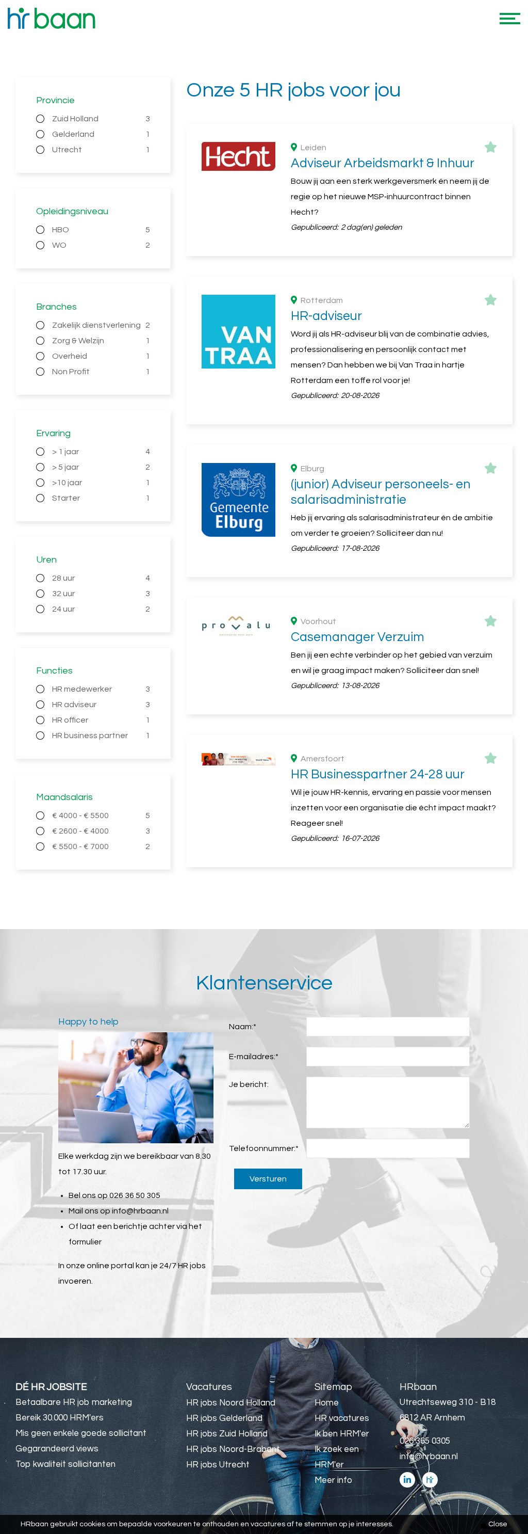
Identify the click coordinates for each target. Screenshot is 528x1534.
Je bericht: (249, 1084)
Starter (101, 498)
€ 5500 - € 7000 (101, 846)
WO (101, 245)
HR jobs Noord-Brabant (233, 1449)
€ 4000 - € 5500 (101, 815)
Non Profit (101, 371)
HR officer (101, 720)
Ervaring (53, 433)
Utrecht (101, 150)
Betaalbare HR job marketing (73, 1402)
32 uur (101, 593)
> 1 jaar (101, 452)
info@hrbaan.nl (140, 1211)
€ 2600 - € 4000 (101, 831)
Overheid (101, 356)
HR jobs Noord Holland (230, 1403)
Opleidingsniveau (72, 211)
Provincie (55, 100)
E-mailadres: (253, 1056)
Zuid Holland (101, 119)
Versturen (268, 1179)
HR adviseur (101, 704)
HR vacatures (342, 1418)
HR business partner (101, 735)
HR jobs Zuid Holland (227, 1434)
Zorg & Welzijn (101, 341)
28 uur (101, 578)
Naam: (242, 1026)
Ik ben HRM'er (342, 1434)
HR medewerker (101, 689)
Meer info (333, 1480)
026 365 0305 (425, 1441)
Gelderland (101, 134)
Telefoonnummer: (264, 1148)
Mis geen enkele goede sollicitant (80, 1433)
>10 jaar (101, 482)
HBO (101, 230)
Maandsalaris (64, 797)
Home (327, 1403)
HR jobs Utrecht (218, 1464)
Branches (56, 307)
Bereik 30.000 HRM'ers (59, 1418)
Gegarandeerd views (56, 1448)
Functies (54, 671)
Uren (46, 560)
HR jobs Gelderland (224, 1418)
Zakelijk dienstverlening (101, 325)
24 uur (101, 609)
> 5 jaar (101, 467)
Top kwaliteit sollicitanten (65, 1464)
